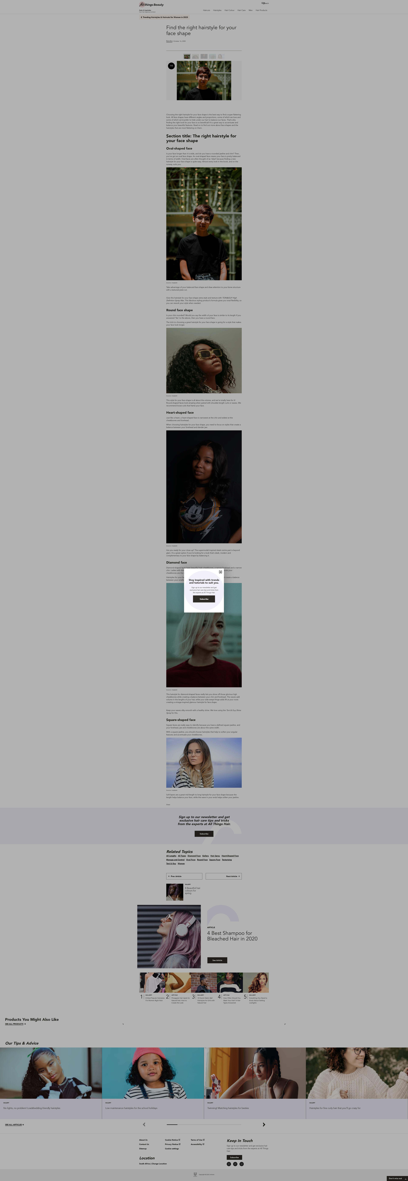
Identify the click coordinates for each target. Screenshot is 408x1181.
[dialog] (204, 591)
